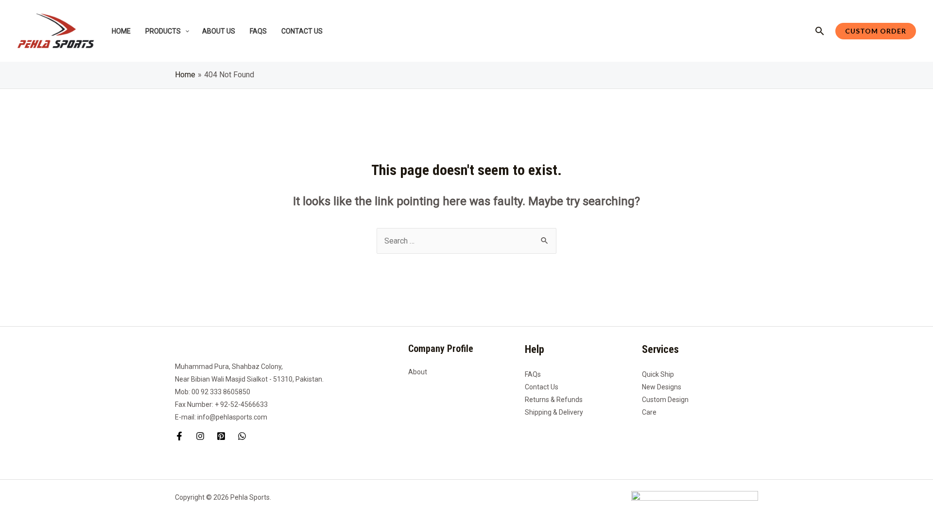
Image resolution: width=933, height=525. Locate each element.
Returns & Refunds (554, 399)
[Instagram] (200, 436)
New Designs (661, 387)
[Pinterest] (221, 436)
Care (649, 412)
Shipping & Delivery (554, 412)
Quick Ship (658, 374)
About (417, 372)
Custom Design (665, 399)
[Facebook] (179, 436)
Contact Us (541, 387)
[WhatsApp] (242, 436)
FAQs (533, 374)
